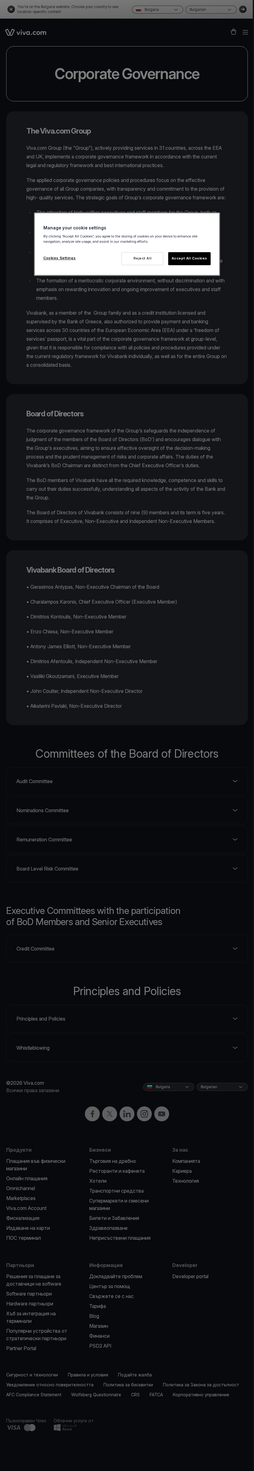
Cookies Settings (59, 258)
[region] (127, 244)
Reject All (143, 258)
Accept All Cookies (189, 258)
